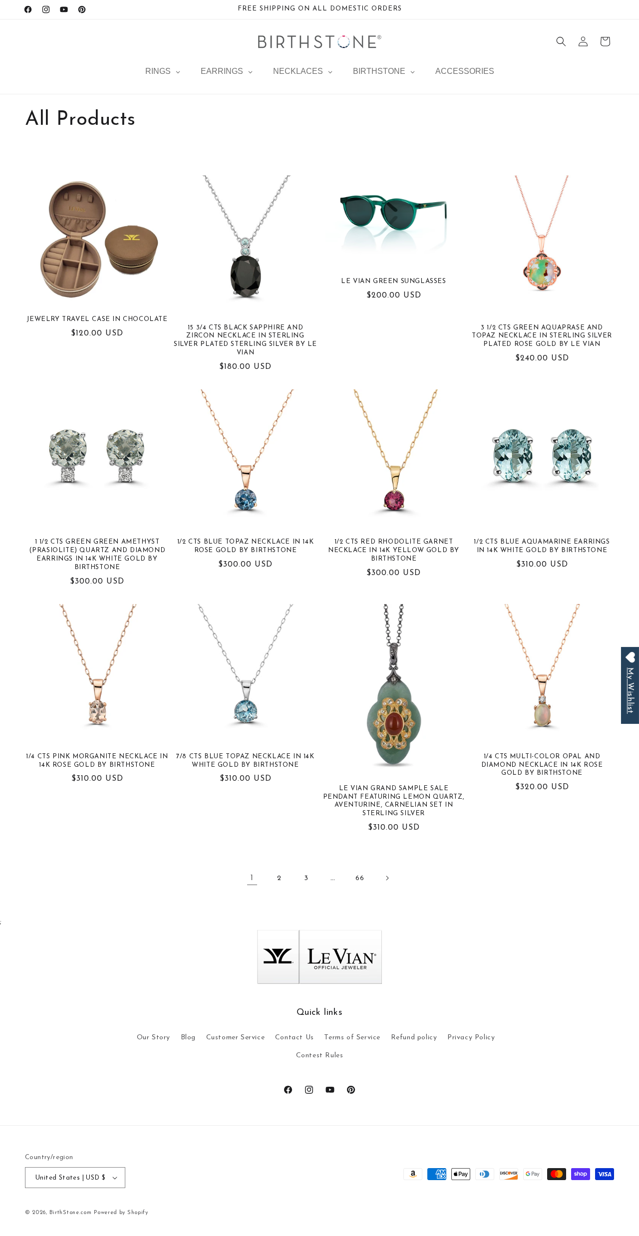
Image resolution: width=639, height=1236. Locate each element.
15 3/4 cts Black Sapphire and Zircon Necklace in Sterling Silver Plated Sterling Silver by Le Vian (245, 340)
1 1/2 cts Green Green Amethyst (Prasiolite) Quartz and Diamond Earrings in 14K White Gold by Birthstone (97, 555)
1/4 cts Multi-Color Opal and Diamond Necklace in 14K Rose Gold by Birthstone (542, 765)
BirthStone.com (70, 1213)
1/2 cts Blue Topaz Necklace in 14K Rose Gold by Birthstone (245, 546)
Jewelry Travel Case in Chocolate (96, 319)
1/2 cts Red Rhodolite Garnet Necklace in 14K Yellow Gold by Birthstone (393, 550)
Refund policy (414, 1037)
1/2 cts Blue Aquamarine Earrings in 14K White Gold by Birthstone (542, 546)
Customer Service (235, 1037)
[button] (561, 41)
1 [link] (252, 878)
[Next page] (387, 878)
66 (359, 878)
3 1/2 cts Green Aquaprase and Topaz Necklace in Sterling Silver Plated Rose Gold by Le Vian (542, 336)
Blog (188, 1037)
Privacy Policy (471, 1037)
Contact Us (294, 1037)
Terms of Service (352, 1037)
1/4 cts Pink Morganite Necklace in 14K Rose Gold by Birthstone (97, 760)
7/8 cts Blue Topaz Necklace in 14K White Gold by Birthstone (245, 760)
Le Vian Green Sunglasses (393, 281)
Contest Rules (319, 1055)
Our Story (153, 1037)
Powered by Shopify (121, 1213)
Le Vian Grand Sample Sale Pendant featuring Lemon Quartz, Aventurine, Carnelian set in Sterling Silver (394, 801)
